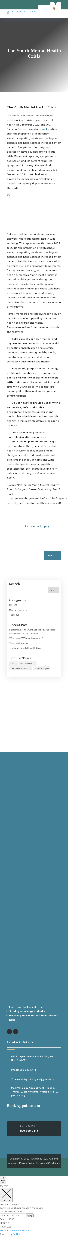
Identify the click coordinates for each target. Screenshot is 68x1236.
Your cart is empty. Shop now (15, 1230)
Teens (12, 614)
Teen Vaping (41, 668)
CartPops (17, 1234)
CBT (11, 605)
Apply (29, 1215)
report (43, 129)
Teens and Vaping (18, 643)
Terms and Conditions (48, 1163)
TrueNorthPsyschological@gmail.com (33, 1079)
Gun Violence (27, 663)
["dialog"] (34, 1210)
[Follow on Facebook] (52, 4)
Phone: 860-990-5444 (23, 1069)
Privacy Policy (26, 1163)
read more (34, 727)
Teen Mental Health (20, 668)
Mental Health (16, 609)
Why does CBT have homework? (26, 638)
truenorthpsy (37, 526)
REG (45, 1158)
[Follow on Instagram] (58, 4)
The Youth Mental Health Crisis (25, 648)
